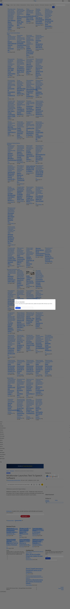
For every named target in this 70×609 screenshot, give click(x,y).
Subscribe (18, 308)
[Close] (16, 300)
